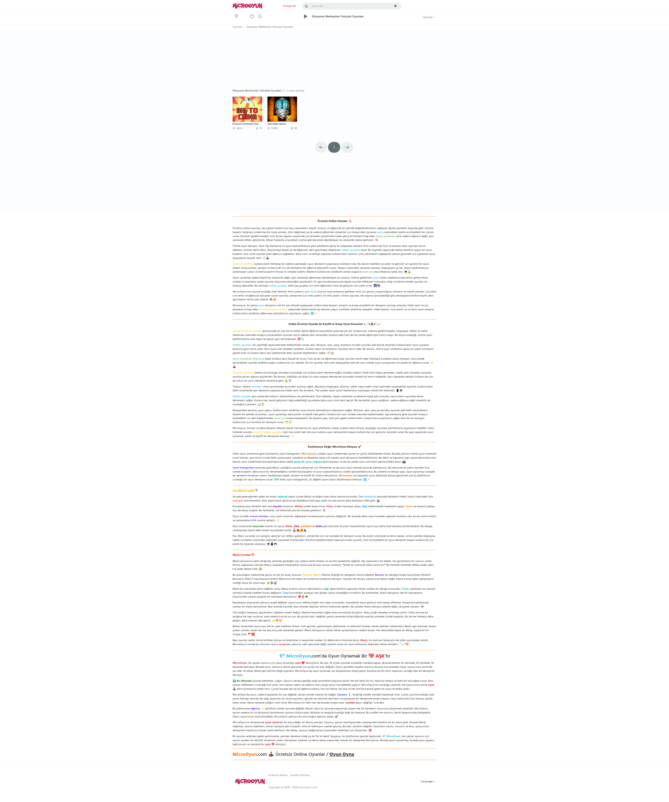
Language (427, 781)
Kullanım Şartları (278, 775)
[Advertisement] (334, 59)
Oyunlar (428, 17)
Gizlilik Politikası (300, 775)
